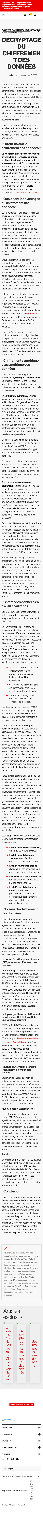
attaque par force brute (27, 192)
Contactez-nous (13, 1410)
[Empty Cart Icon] (35, 15)
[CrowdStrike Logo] (3, 15)
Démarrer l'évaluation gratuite (20, 1405)
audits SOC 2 (33, 313)
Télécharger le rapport (11, 9)
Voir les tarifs (29, 1410)
